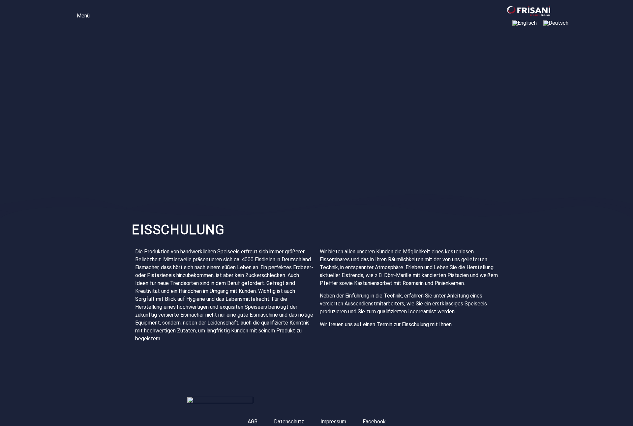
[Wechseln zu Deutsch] (556, 23)
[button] (78, 15)
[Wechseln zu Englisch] (524, 23)
